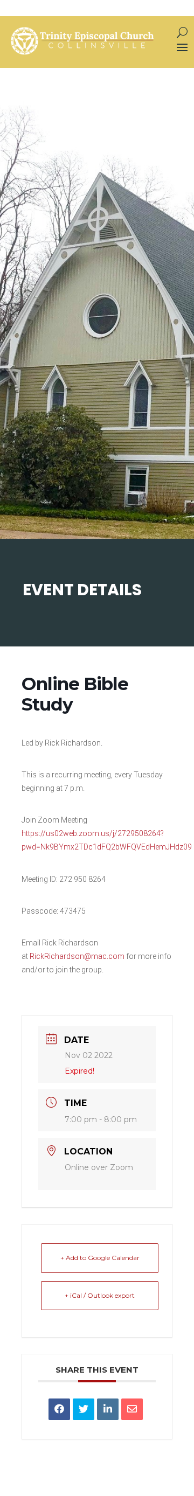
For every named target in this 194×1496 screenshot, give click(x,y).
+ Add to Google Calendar (100, 1258)
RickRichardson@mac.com (77, 956)
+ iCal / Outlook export (100, 1295)
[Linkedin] (108, 1409)
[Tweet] (83, 1409)
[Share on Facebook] (59, 1409)
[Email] (132, 1409)
